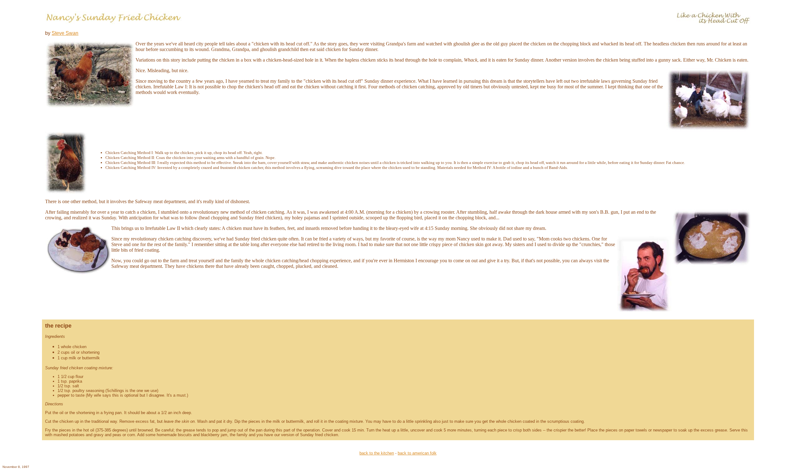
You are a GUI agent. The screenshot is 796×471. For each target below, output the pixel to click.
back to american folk (417, 453)
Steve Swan (65, 33)
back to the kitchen (376, 453)
